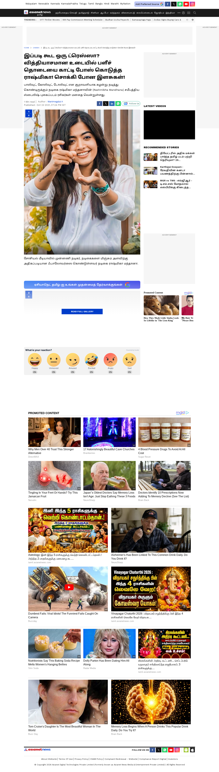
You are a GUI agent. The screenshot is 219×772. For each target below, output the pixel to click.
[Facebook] (167, 4)
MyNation (125, 3)
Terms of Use (66, 759)
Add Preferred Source (147, 4)
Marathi (115, 3)
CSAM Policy (96, 759)
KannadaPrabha (69, 3)
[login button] (184, 13)
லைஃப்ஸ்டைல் (144, 13)
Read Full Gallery (82, 311)
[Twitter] (174, 4)
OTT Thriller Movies (50, 20)
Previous (187, 20)
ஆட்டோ (104, 13)
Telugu (83, 3)
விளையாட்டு (128, 13)
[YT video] (186, 4)
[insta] (192, 4)
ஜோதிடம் (159, 13)
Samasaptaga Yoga (141, 20)
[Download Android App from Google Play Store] (186, 750)
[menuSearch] (194, 12)
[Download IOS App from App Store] (192, 750)
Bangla (98, 3)
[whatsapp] (180, 4)
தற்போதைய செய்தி (66, 13)
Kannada (55, 3)
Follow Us (134, 103)
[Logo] (38, 13)
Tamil (91, 3)
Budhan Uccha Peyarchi (117, 20)
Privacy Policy (81, 759)
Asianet (37, 749)
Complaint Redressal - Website (121, 759)
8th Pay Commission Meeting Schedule (82, 20)
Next (192, 20)
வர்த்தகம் (115, 13)
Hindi (106, 3)
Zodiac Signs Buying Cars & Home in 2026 (175, 20)
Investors (173, 759)
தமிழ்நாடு (84, 13)
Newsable (43, 3)
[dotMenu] (179, 12)
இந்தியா (170, 13)
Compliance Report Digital (152, 759)
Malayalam (31, 3)
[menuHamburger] (189, 12)
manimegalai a (55, 101)
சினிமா (95, 13)
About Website (49, 759)
